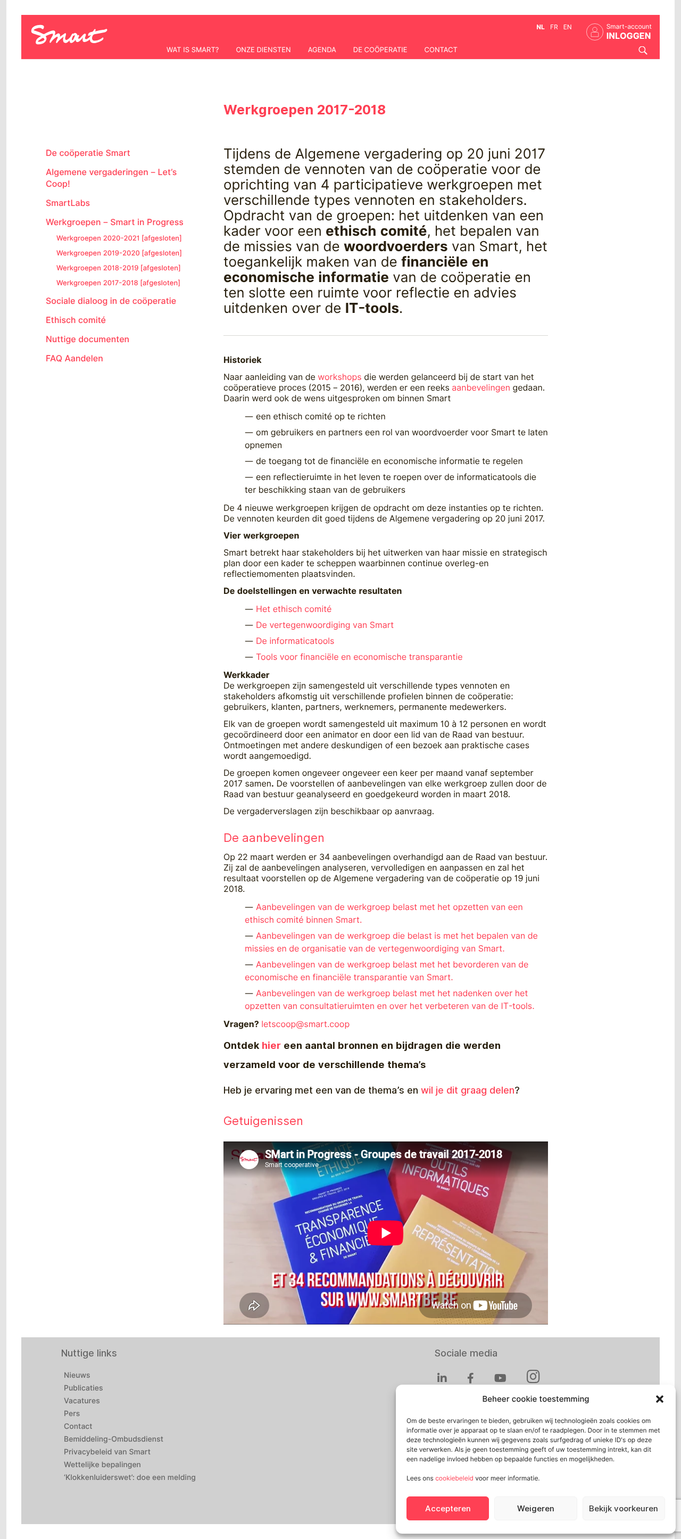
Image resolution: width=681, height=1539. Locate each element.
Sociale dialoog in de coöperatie (111, 301)
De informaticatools (295, 641)
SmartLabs (68, 203)
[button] (659, 1399)
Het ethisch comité (293, 609)
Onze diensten (263, 50)
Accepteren (448, 1508)
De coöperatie (380, 50)
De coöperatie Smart (88, 153)
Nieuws (77, 1375)
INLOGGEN (629, 36)
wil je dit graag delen (467, 1090)
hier (271, 1045)
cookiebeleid (454, 1478)
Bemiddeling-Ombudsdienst (113, 1439)
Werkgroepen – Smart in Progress (115, 222)
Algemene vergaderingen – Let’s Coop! (111, 178)
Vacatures (82, 1401)
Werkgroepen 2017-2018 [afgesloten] (118, 283)
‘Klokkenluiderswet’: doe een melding (130, 1478)
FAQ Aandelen (74, 358)
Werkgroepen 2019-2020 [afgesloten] (119, 253)
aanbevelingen (481, 388)
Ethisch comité (76, 320)
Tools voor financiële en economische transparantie (359, 657)
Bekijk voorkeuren (623, 1508)
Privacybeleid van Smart (107, 1452)
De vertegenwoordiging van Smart (325, 625)
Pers (72, 1414)
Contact (441, 50)
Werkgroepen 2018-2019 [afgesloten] (118, 268)
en (567, 27)
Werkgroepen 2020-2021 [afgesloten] (119, 238)
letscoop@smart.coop (305, 1024)
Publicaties (83, 1388)
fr (554, 27)
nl (540, 27)
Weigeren (535, 1508)
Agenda (322, 50)
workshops (341, 377)
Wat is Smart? (193, 50)
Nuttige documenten (87, 339)
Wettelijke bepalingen (102, 1465)
